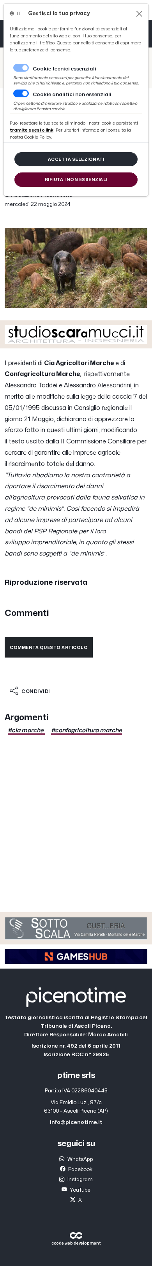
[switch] (21, 93)
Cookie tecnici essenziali (64, 69)
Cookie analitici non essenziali (72, 94)
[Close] (139, 14)
